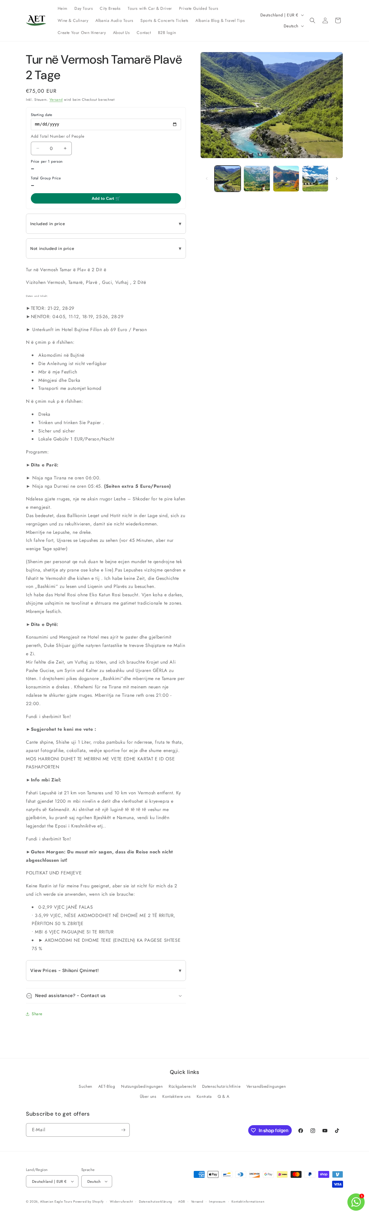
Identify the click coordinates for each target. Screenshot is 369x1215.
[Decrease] (37, 148)
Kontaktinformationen (247, 1201)
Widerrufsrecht (121, 1201)
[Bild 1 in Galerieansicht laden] (227, 179)
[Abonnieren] (123, 1130)
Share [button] (37, 1014)
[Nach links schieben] (206, 178)
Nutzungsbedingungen (142, 1086)
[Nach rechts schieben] (336, 178)
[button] (312, 20)
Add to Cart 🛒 (106, 198)
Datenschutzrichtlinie (221, 1086)
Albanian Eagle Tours (56, 1201)
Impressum (217, 1201)
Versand (56, 99)
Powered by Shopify (88, 1201)
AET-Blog (106, 1086)
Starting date (41, 114)
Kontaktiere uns (176, 1096)
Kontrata (204, 1096)
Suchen (85, 1086)
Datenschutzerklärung (155, 1201)
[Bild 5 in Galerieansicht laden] (315, 179)
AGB (181, 1201)
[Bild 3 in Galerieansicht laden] (257, 179)
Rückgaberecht (182, 1086)
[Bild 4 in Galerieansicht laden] (286, 179)
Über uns (148, 1096)
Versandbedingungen (266, 1086)
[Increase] (65, 148)
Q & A (223, 1096)
